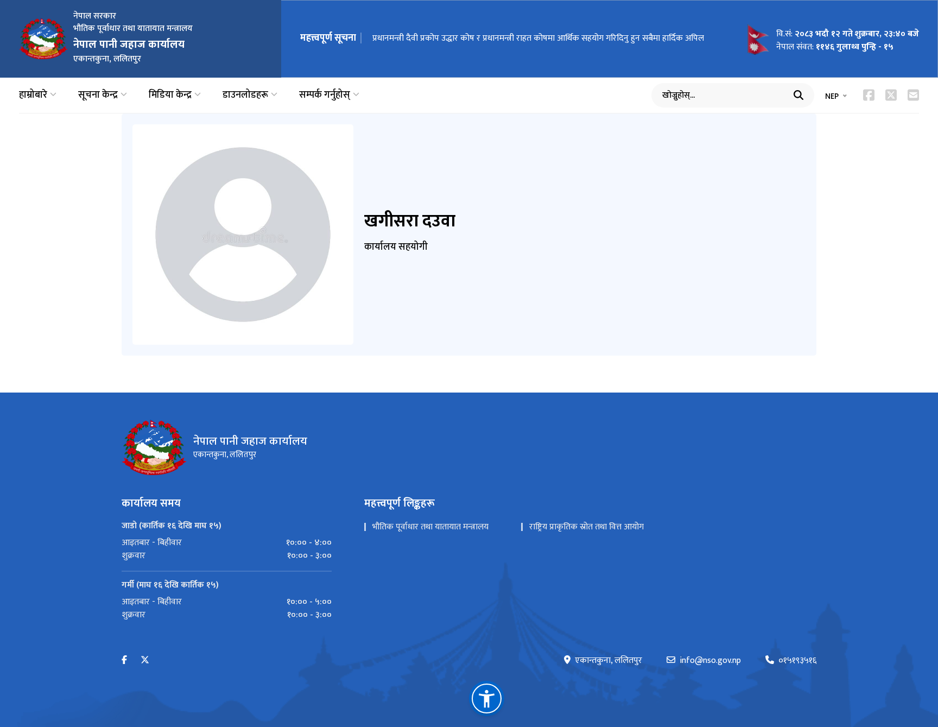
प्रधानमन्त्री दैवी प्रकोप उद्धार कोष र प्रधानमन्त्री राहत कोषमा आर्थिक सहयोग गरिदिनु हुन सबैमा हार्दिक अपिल (538, 38)
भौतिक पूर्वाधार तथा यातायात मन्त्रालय (430, 527)
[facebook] (124, 660)
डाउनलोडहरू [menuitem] (245, 95)
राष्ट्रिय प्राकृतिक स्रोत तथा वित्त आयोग (586, 527)
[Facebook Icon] (868, 95)
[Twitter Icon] (891, 95)
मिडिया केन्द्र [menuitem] (170, 95)
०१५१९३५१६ (797, 660)
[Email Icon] (913, 95)
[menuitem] (227, 542)
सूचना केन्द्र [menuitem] (98, 95)
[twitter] (145, 660)
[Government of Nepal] (43, 38)
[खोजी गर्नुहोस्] (798, 95)
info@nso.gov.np (710, 660)
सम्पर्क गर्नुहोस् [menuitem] (324, 95)
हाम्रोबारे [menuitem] (33, 95)
